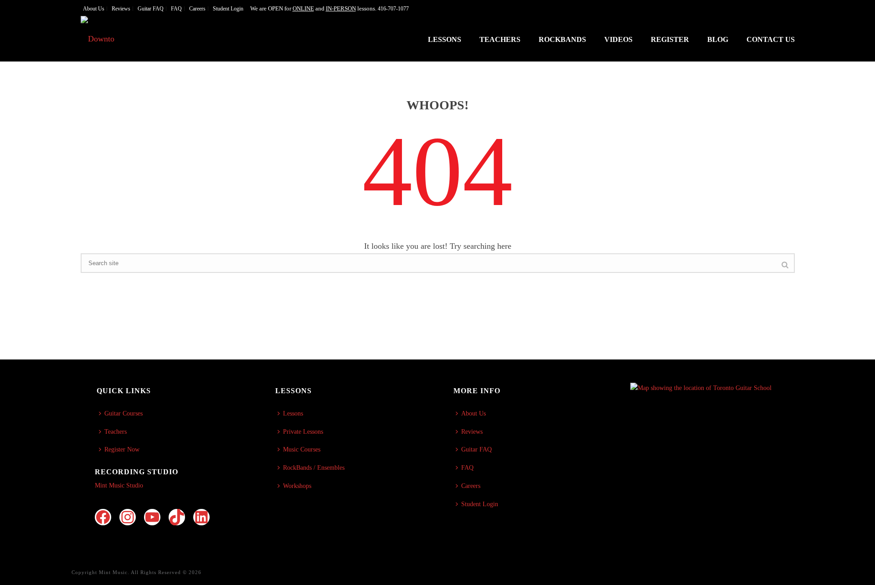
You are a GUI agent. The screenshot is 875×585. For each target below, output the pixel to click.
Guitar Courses (123, 413)
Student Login (479, 504)
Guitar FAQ (476, 449)
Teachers (499, 39)
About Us (473, 413)
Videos (618, 39)
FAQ (467, 467)
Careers (470, 485)
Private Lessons (303, 431)
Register (670, 39)
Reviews (472, 431)
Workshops (297, 485)
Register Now (121, 449)
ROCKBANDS (562, 39)
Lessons (444, 39)
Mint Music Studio (119, 485)
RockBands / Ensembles (314, 467)
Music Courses (301, 449)
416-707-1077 (393, 8)
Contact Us (770, 39)
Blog (717, 39)
